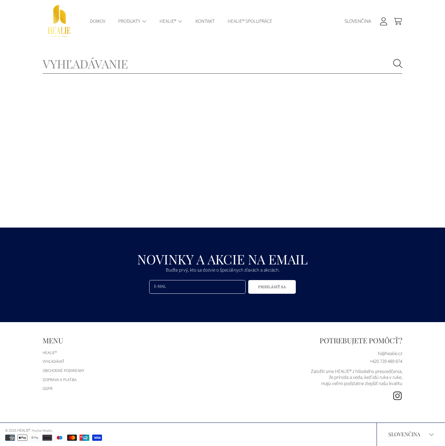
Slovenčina (357, 21)
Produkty (129, 21)
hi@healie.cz (390, 353)
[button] (398, 21)
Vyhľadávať (54, 361)
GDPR (47, 389)
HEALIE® (168, 21)
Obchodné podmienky (63, 371)
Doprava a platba (60, 380)
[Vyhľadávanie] (398, 63)
